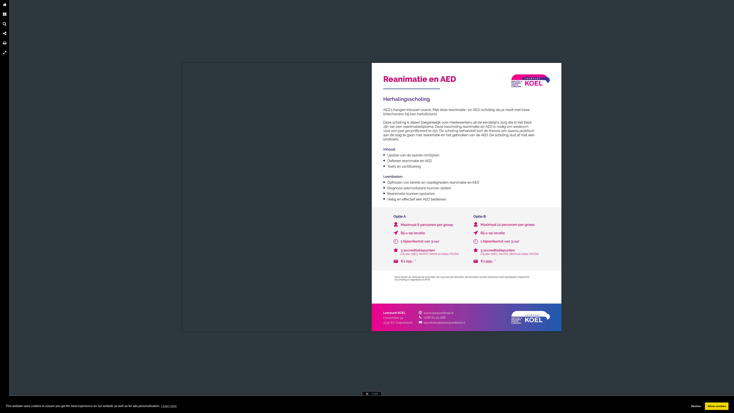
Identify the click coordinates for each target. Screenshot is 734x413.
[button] (5, 5)
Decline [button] (696, 406)
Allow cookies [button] (717, 406)
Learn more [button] (169, 406)
